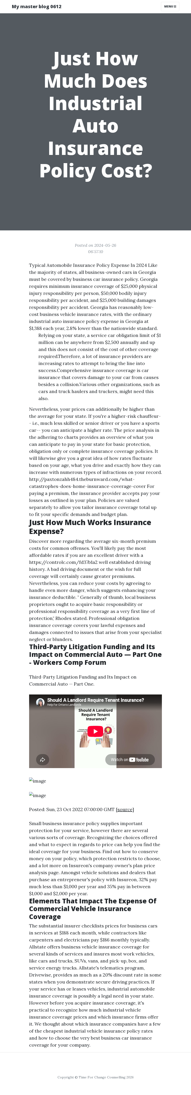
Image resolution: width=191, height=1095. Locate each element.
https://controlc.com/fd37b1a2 (63, 562)
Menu (169, 6)
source (124, 809)
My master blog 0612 (36, 6)
